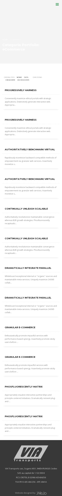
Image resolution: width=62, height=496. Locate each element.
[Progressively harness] (31, 114)
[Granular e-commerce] (31, 351)
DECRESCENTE (23, 80)
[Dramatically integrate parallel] (31, 292)
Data (26, 77)
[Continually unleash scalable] (31, 232)
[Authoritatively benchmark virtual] (31, 173)
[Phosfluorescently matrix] (31, 410)
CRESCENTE (10, 80)
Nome (19, 77)
